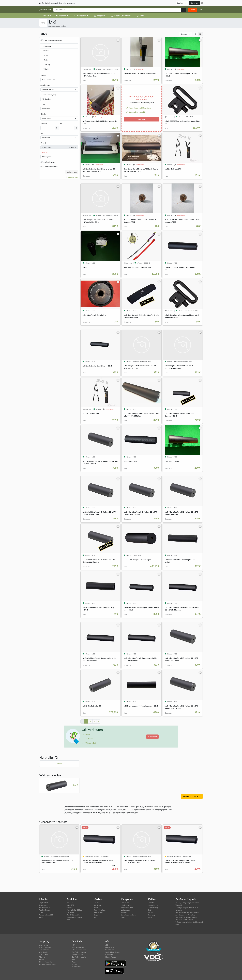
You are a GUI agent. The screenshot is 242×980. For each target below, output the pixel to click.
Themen (42, 957)
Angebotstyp (45, 85)
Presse (74, 964)
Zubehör (46, 69)
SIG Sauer (97, 905)
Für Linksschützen (50, 167)
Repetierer (125, 903)
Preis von (43, 124)
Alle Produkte (47, 99)
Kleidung (46, 65)
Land (42, 133)
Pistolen (124, 912)
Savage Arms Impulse (74, 917)
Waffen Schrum (44, 910)
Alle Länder (46, 137)
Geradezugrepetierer (128, 915)
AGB (106, 945)
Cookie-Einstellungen (112, 952)
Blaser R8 (70, 903)
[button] (200, 9)
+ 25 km (71, 147)
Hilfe (142, 15)
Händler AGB (109, 947)
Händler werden (78, 947)
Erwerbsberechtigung (48, 95)
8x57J (150, 912)
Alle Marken (43, 945)
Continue (194, 3)
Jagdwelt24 (43, 903)
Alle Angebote (47, 157)
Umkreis (43, 143)
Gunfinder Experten (79, 952)
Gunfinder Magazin (79, 957)
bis (61, 124)
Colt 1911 (70, 912)
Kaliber (43, 104)
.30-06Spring (153, 905)
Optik (45, 60)
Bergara (97, 915)
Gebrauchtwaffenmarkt (47, 964)
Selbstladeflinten (127, 908)
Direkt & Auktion (48, 89)
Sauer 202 (70, 905)
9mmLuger (152, 915)
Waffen (46, 51)
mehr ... (42, 917)
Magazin (101, 15)
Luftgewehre (125, 910)
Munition (46, 55)
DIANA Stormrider (73, 915)
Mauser (96, 903)
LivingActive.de (44, 908)
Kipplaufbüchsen (127, 905)
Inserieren (192, 10)
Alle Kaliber (43, 955)
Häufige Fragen (110, 957)
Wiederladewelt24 (46, 915)
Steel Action (98, 912)
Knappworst (43, 905)
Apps (74, 962)
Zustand (43, 75)
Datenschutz (109, 950)
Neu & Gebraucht (48, 80)
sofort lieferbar (49, 162)
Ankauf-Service (77, 955)
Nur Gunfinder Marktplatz (53, 40)
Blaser (96, 908)
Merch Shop (76, 967)
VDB (41, 912)
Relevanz (184, 34)
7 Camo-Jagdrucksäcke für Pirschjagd (189, 922)
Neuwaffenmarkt (45, 962)
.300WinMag (153, 908)
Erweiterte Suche (73, 177)
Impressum (109, 955)
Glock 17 (70, 908)
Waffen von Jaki (50, 775)
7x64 (150, 910)
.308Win (151, 903)
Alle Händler (43, 952)
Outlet (41, 959)
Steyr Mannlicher (100, 910)
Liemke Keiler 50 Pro (74, 910)
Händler (43, 114)
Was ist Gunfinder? (122, 15)
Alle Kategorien (45, 947)
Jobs (73, 959)
